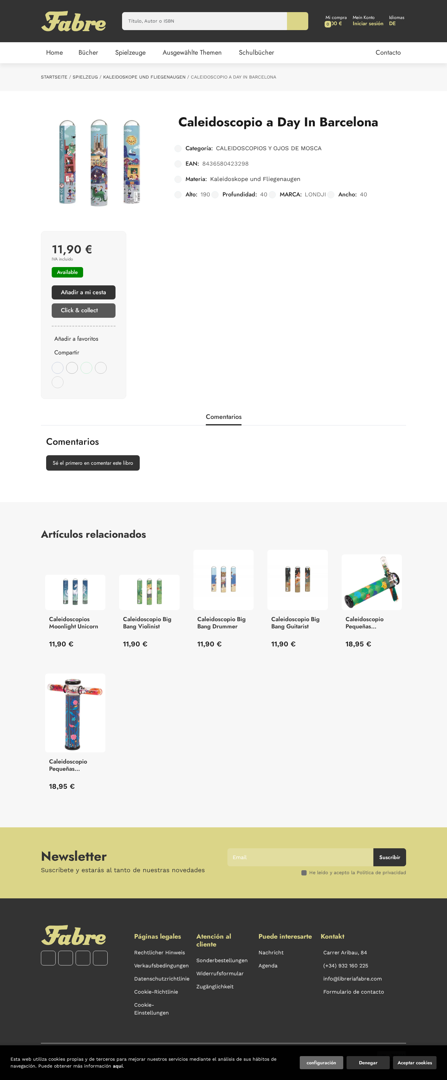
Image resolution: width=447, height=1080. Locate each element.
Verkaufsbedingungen (161, 966)
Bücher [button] (88, 52)
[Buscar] (297, 21)
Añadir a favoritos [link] (76, 338)
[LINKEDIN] (100, 958)
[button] (336, 21)
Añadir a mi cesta (83, 292)
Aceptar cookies (415, 1062)
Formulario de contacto (353, 992)
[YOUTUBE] (83, 958)
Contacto (388, 52)
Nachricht (271, 952)
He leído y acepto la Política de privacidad (357, 872)
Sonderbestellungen (222, 960)
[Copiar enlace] (57, 382)
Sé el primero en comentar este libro (93, 463)
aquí (118, 1066)
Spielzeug (85, 77)
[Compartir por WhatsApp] (86, 368)
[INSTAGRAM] (65, 958)
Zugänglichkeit (215, 986)
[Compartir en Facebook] (57, 368)
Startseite (54, 77)
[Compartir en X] (72, 368)
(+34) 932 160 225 (345, 966)
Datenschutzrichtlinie (161, 979)
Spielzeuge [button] (130, 52)
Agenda (268, 966)
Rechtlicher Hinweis (159, 952)
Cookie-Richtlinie (156, 992)
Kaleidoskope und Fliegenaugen (144, 77)
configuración (321, 1062)
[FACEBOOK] (48, 958)
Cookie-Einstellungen (151, 1009)
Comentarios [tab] (223, 417)
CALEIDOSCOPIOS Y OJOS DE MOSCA (269, 148)
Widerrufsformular (220, 973)
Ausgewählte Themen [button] (192, 52)
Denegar (368, 1062)
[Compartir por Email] (101, 368)
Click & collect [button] (79, 310)
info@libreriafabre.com (352, 979)
